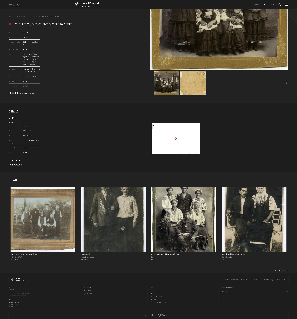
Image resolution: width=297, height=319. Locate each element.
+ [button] (153, 125)
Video (278, 280)
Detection (17, 164)
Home (10, 16)
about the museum (231, 280)
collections (244, 280)
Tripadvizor (155, 299)
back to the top (280, 270)
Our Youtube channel (157, 296)
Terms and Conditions (282, 315)
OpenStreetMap (187, 153)
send (285, 291)
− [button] (153, 128)
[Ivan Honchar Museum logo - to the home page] (127, 4)
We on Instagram (156, 293)
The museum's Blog (266, 280)
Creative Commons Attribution (27, 93)
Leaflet (181, 153)
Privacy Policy (272, 315)
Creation (16, 160)
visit (284, 280)
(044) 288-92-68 (18, 293)
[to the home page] (19, 279)
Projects (254, 280)
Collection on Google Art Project (159, 302)
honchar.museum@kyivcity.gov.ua (19, 295)
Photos (29, 16)
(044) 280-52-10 (25, 293)
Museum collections (19, 16)
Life (14, 118)
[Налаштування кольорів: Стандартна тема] (264, 5)
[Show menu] (286, 5)
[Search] (279, 4)
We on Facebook (156, 291)
